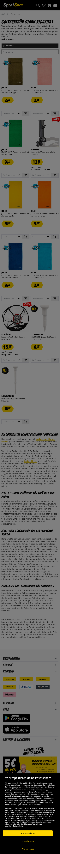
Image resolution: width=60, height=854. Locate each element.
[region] (30, 813)
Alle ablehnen (28, 849)
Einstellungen (28, 841)
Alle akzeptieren (28, 833)
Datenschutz (18, 826)
